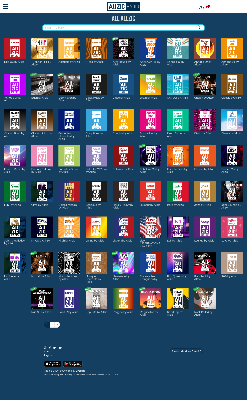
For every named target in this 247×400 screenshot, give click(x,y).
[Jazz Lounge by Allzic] (232, 191)
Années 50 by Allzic (175, 63)
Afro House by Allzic (122, 63)
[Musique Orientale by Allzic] (96, 263)
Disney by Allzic (231, 133)
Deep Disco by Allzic (176, 135)
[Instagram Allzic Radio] (45, 348)
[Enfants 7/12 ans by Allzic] (96, 155)
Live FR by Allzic (122, 240)
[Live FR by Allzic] (123, 227)
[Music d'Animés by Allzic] (69, 263)
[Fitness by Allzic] (205, 155)
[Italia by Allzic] (178, 191)
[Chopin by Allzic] (205, 84)
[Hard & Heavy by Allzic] (123, 191)
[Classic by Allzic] (232, 84)
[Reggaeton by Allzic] (150, 298)
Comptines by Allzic (94, 135)
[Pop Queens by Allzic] (178, 263)
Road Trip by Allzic (175, 313)
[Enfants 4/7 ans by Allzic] (69, 155)
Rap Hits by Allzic (96, 312)
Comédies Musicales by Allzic (66, 136)
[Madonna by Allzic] (15, 263)
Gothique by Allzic (93, 206)
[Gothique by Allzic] (96, 191)
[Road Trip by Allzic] (178, 298)
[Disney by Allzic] (232, 120)
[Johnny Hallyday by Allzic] (15, 227)
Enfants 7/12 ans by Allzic (96, 170)
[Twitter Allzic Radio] (54, 348)
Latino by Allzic (95, 240)
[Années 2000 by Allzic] (150, 48)
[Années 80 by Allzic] (232, 48)
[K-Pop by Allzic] (42, 227)
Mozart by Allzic (41, 276)
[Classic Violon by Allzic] (42, 120)
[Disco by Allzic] (205, 120)
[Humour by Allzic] (150, 191)
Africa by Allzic (94, 61)
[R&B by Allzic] (232, 263)
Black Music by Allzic (95, 99)
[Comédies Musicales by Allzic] (69, 120)
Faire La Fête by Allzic (177, 170)
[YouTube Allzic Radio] (60, 348)
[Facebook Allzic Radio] (50, 348)
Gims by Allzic (39, 205)
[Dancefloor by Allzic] (150, 120)
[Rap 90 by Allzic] (42, 298)
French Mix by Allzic (230, 170)
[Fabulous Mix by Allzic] (150, 155)
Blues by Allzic (121, 97)
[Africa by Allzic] (96, 48)
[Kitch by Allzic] (69, 227)
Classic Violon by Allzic (41, 135)
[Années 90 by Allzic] (15, 84)
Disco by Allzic (203, 133)
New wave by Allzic (121, 278)
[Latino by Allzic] (96, 227)
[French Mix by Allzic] (232, 155)
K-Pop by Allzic (40, 240)
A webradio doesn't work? (186, 351)
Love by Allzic (229, 240)
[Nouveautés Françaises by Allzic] (150, 263)
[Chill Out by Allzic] (178, 84)
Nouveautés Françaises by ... (149, 278)
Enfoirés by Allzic (123, 169)
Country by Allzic (123, 133)
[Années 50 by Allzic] (178, 48)
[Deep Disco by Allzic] (178, 120)
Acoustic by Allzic (69, 61)
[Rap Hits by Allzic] (96, 298)
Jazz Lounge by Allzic (231, 206)
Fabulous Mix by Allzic (150, 170)
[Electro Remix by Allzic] (15, 155)
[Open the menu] (5, 6)
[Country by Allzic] (123, 120)
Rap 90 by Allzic (41, 312)
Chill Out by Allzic (177, 97)
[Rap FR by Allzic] (69, 298)
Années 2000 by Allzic (150, 63)
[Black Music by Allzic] (96, 84)
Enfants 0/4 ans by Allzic (41, 170)
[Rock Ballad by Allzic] (205, 298)
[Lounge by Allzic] (205, 227)
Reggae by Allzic (123, 312)
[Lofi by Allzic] (178, 227)
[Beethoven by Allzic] (69, 84)
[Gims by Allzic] (42, 191)
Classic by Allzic (231, 97)
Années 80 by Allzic (230, 63)
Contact (48, 351)
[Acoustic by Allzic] (69, 48)
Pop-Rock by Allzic (202, 278)
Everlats (80, 371)
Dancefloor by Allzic (149, 135)
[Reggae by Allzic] (123, 298)
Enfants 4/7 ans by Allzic (68, 170)
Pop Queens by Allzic (177, 278)
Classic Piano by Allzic (14, 135)
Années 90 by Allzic (12, 99)
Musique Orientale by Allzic (93, 279)
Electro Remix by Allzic (14, 170)
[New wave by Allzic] (123, 263)
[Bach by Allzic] (42, 84)
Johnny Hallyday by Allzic (14, 242)
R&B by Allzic (229, 276)
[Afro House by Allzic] (123, 48)
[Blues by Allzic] (123, 84)
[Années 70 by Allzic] (205, 48)
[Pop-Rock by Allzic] (205, 263)
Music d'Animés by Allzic (67, 278)
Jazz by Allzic (202, 205)
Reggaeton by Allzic (149, 313)
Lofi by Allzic (174, 240)
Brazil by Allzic (148, 97)
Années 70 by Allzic (203, 63)
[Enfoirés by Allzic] (123, 155)
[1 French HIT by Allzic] (42, 48)
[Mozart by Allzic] (42, 263)
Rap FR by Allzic (68, 312)
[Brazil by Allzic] (150, 84)
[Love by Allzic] (232, 227)
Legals (48, 355)
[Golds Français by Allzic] (69, 191)
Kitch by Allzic (66, 240)
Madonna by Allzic (12, 278)
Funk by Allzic (12, 205)
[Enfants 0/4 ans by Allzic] (42, 155)
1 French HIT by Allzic (41, 63)
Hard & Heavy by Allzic (123, 206)
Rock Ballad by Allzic (203, 313)
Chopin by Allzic (204, 97)
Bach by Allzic (39, 97)
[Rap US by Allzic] (15, 48)
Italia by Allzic (175, 205)
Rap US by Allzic (14, 61)
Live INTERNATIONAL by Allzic (150, 243)
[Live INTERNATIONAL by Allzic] (150, 227)
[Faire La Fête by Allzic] (178, 155)
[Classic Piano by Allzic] (15, 120)
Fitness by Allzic (204, 169)
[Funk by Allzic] (15, 191)
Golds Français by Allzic (67, 206)
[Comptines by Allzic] (96, 120)
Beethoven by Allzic (67, 99)
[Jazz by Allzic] (205, 191)
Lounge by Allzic (204, 240)
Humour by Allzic (150, 205)
